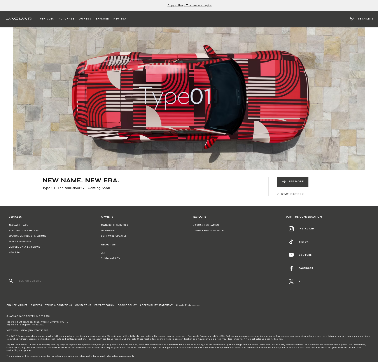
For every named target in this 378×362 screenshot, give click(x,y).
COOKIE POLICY (127, 305)
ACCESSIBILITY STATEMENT (156, 305)
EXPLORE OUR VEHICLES (24, 230)
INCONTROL (108, 230)
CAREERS (36, 305)
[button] (47, 19)
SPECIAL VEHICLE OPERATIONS (27, 236)
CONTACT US (83, 305)
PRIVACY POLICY (104, 305)
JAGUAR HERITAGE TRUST (209, 230)
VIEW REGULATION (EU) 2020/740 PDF (27, 330)
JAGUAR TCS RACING (206, 225)
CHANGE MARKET (17, 305)
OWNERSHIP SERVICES (114, 225)
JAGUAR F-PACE (18, 225)
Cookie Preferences (188, 305)
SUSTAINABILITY (110, 258)
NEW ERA (14, 252)
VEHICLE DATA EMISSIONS (24, 247)
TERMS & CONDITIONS (58, 305)
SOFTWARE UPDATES (114, 236)
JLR (103, 253)
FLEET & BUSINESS (20, 241)
